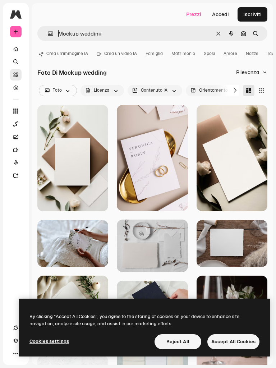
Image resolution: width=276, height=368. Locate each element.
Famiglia (154, 53)
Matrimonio (183, 53)
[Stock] (16, 74)
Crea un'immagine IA (67, 53)
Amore (230, 53)
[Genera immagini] (16, 137)
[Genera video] (16, 150)
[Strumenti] (16, 111)
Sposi (209, 53)
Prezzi (193, 14)
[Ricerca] (16, 62)
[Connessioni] (16, 328)
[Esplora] (16, 87)
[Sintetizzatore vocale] (16, 163)
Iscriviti (252, 14)
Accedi (220, 14)
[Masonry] (248, 90)
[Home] (16, 49)
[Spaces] (16, 124)
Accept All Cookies (233, 342)
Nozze (252, 53)
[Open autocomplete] (48, 33)
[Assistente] (16, 175)
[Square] (261, 90)
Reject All (177, 342)
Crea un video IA (120, 53)
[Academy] (16, 340)
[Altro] (16, 353)
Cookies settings (49, 341)
